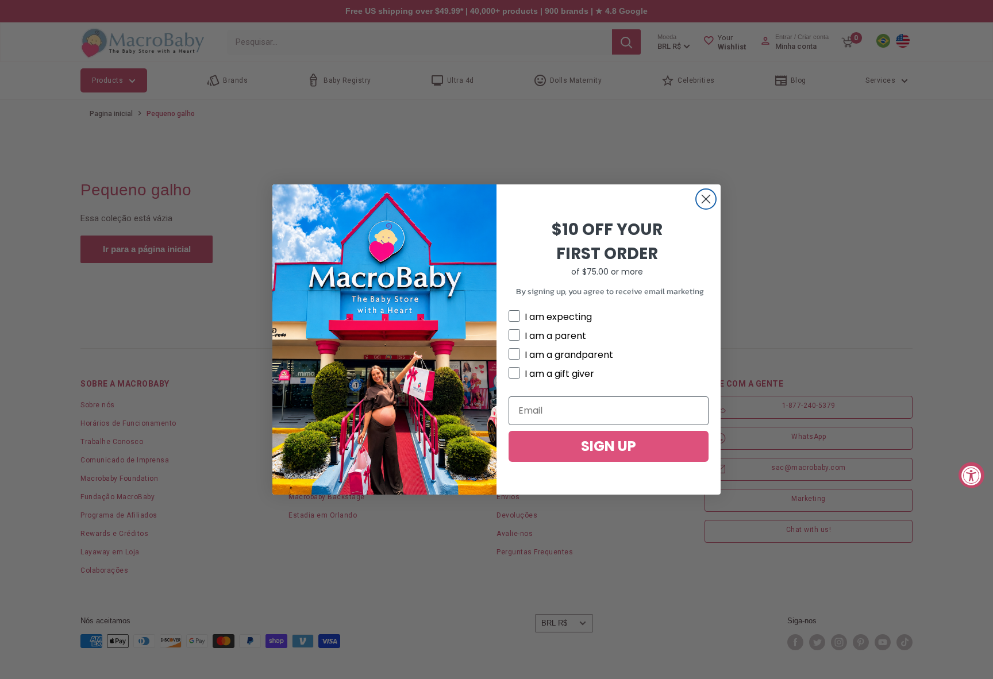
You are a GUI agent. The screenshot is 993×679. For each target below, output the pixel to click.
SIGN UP (608, 446)
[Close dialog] (706, 199)
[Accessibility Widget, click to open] (971, 475)
